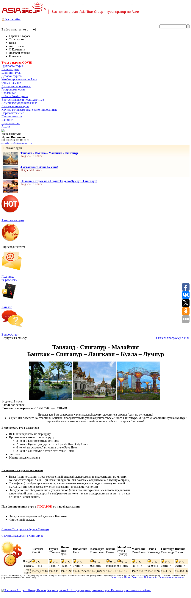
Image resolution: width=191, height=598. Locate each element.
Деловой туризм (11, 76)
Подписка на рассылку (9, 278)
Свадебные (8, 92)
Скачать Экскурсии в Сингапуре (22, 535)
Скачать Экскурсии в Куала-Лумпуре (25, 529)
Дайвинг (7, 119)
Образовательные (12, 113)
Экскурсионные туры (15, 106)
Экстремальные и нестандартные (22, 99)
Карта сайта (13, 19)
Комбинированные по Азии (19, 79)
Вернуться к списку (14, 337)
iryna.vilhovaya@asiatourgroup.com (16, 143)
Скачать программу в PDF (173, 337)
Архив (5, 126)
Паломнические (11, 116)
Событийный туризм (14, 96)
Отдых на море (11, 82)
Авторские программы (16, 86)
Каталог (6, 307)
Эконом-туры (10, 69)
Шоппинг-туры (11, 72)
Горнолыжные (10, 123)
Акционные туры (12, 220)
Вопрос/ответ (10, 334)
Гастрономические (13, 89)
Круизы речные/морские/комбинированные (29, 109)
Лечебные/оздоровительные (19, 102)
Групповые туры (12, 65)
